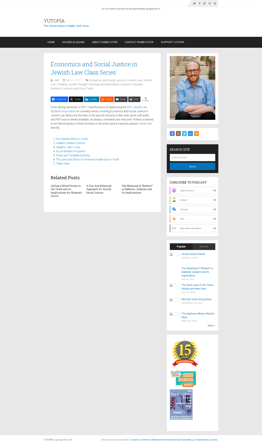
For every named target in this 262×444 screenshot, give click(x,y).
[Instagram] (178, 133)
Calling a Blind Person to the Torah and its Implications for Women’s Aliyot (66, 191)
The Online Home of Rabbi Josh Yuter (66, 25)
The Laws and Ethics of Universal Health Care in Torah (87, 159)
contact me (145, 123)
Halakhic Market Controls (70, 143)
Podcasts (137, 84)
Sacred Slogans (73, 42)
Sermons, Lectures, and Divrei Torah (72, 88)
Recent (204, 246)
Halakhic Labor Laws (68, 147)
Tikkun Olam (63, 163)
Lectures (125, 84)
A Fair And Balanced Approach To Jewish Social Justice (98, 189)
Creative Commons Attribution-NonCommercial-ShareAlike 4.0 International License (174, 440)
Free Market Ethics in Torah (72, 138)
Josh (56, 80)
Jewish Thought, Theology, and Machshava (93, 84)
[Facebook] (172, 133)
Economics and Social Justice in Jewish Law (115, 80)
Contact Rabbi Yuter (139, 42)
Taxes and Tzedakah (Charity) (73, 155)
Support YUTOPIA (172, 42)
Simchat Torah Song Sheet (196, 299)
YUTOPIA (54, 20)
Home (51, 42)
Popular (181, 246)
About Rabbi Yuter (104, 42)
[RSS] (196, 133)
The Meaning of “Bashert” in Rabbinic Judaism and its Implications (137, 189)
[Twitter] (184, 133)
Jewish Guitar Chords (193, 254)
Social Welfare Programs (70, 151)
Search (192, 166)
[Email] (190, 133)
